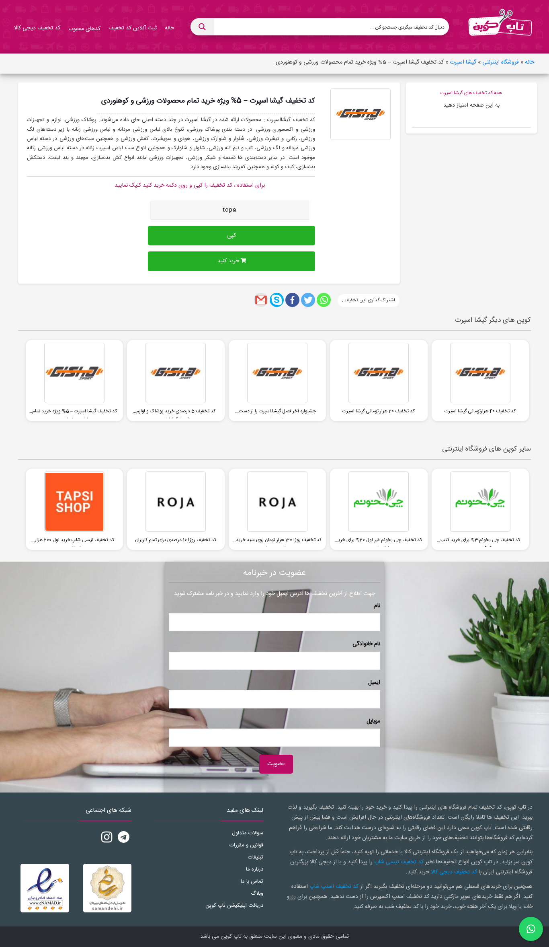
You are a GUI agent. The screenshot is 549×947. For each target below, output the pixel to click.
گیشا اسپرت (463, 62)
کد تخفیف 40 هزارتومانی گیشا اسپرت (480, 411)
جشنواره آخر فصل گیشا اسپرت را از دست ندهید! (277, 412)
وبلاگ (257, 893)
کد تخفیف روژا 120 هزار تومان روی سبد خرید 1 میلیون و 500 (277, 541)
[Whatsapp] (324, 300)
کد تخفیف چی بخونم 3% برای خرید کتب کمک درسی (480, 541)
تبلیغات (255, 857)
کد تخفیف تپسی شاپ (399, 862)
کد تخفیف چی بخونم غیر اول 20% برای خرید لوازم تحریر (379, 541)
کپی (231, 236)
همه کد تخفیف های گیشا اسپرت (471, 93)
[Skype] (277, 300)
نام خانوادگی (366, 644)
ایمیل (374, 683)
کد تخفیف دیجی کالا (454, 872)
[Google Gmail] (261, 300)
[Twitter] (308, 300)
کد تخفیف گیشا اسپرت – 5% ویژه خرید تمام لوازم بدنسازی (74, 412)
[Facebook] (292, 300)
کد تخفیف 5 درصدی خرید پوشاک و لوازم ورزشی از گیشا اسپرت (175, 412)
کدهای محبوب (84, 29)
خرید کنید (229, 261)
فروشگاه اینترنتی (500, 62)
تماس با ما (252, 881)
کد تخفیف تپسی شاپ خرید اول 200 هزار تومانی (74, 541)
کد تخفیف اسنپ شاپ (333, 886)
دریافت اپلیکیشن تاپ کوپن (234, 905)
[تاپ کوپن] (500, 27)
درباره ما (254, 869)
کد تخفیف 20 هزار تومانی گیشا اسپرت (378, 411)
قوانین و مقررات (246, 845)
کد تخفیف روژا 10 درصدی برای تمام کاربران (175, 540)
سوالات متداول (247, 833)
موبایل (373, 721)
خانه (529, 62)
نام (377, 606)
